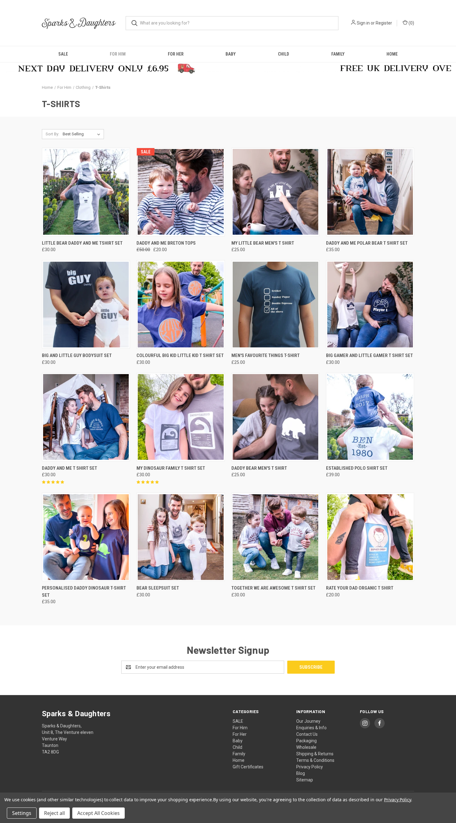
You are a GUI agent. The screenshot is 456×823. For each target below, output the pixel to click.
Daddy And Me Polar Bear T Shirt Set (367, 243)
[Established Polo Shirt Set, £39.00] (370, 417)
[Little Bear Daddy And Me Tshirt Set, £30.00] (86, 192)
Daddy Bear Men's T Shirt (259, 468)
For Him (118, 54)
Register (384, 22)
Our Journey (308, 721)
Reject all (54, 813)
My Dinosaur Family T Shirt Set (170, 468)
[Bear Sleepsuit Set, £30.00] (180, 537)
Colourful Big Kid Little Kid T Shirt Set (180, 355)
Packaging (306, 740)
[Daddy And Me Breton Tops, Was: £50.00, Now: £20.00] (180, 192)
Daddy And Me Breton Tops (166, 243)
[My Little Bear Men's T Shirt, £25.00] (275, 192)
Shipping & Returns (314, 753)
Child (283, 54)
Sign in (363, 22)
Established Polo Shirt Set (356, 468)
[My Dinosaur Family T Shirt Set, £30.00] (180, 417)
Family (338, 54)
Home (392, 54)
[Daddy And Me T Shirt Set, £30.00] (86, 417)
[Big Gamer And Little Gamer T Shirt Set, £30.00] (370, 304)
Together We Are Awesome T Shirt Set (273, 588)
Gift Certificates (248, 766)
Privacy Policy (309, 766)
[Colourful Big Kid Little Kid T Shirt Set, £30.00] (180, 304)
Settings (21, 813)
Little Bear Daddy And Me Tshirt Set (82, 243)
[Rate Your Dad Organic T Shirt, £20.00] (370, 537)
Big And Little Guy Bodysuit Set (77, 355)
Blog (300, 773)
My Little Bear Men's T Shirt (262, 243)
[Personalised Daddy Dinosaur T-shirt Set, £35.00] (86, 537)
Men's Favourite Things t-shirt (265, 355)
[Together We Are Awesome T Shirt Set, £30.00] (275, 537)
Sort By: (52, 134)
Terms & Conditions (315, 760)
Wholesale (306, 747)
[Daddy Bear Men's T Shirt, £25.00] (275, 417)
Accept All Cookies (98, 813)
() (411, 22)
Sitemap (304, 779)
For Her (176, 54)
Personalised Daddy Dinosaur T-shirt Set (84, 591)
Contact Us (307, 734)
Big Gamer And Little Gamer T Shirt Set (369, 355)
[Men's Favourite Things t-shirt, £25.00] (275, 304)
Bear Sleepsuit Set (157, 588)
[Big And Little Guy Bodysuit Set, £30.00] (86, 304)
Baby (231, 54)
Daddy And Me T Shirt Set (69, 468)
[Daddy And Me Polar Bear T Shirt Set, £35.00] (370, 192)
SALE (63, 54)
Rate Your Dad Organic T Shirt (359, 588)
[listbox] (83, 134)
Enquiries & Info (311, 727)
